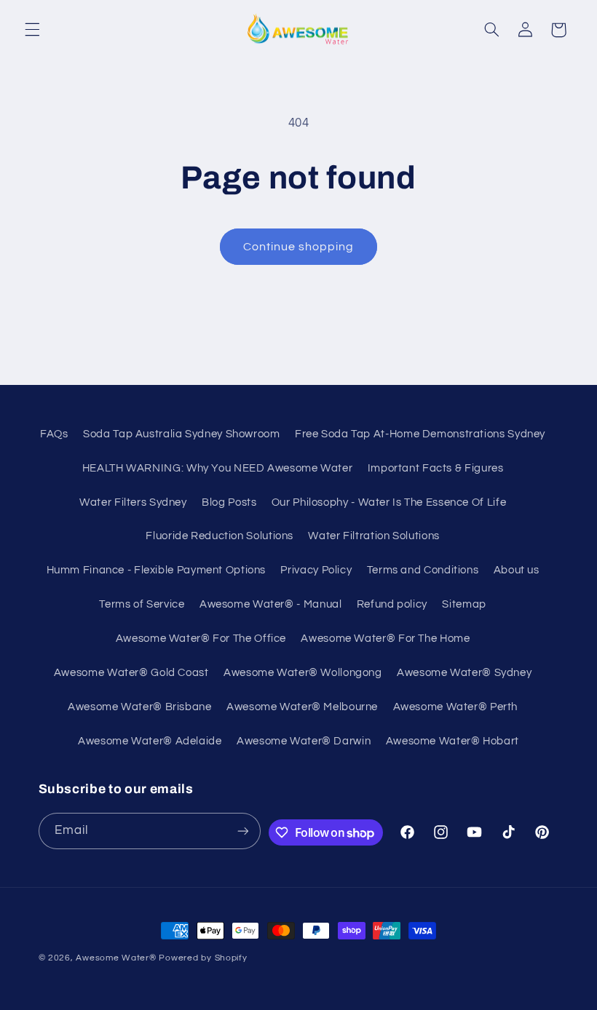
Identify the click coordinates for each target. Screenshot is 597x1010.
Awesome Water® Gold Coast (131, 672)
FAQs (54, 434)
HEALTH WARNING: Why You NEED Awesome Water (217, 468)
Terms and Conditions (423, 570)
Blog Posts (229, 502)
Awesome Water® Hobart (452, 741)
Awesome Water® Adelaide (150, 741)
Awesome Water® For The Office (201, 638)
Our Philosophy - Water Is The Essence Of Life (389, 502)
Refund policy (392, 604)
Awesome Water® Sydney (464, 672)
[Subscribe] (243, 830)
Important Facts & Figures (436, 468)
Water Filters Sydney (133, 502)
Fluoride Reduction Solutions (219, 535)
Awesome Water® (116, 958)
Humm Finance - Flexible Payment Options (156, 570)
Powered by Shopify (203, 958)
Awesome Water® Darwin (304, 741)
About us (516, 570)
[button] (32, 30)
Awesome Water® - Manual (270, 604)
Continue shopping (299, 246)
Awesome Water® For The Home (385, 638)
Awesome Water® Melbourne (302, 706)
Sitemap (464, 604)
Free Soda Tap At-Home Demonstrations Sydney (420, 434)
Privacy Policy (316, 570)
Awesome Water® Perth (455, 706)
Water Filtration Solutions (373, 535)
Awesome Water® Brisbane (140, 706)
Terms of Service (141, 604)
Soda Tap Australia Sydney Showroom (181, 434)
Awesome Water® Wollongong (303, 672)
